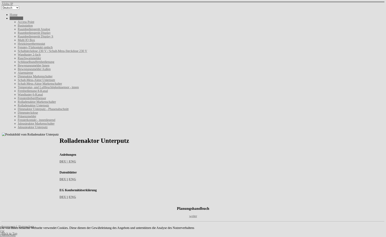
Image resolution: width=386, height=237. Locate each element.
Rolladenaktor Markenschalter (37, 101)
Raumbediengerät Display (34, 32)
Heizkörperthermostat (31, 43)
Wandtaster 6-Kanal (30, 94)
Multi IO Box (26, 40)
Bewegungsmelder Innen (33, 65)
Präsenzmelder (27, 116)
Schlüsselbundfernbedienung (36, 62)
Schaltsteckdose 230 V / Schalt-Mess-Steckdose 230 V (52, 51)
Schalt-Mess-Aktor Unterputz (36, 80)
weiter (193, 216)
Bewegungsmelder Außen (34, 69)
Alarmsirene (25, 72)
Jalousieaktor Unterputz (33, 127)
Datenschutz (8, 235)
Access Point (26, 22)
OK (2, 231)
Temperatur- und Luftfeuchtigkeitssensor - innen (48, 87)
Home (13, 14)
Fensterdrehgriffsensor (32, 98)
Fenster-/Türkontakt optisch (35, 47)
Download (16, 18)
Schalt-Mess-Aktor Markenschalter (40, 83)
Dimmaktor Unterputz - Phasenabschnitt (43, 109)
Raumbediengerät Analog (34, 29)
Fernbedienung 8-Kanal (33, 91)
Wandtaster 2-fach (29, 54)
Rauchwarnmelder (29, 58)
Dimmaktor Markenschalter (35, 76)
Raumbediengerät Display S (35, 36)
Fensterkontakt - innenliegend (36, 120)
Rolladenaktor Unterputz (33, 105)
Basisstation (25, 25)
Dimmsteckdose (28, 112)
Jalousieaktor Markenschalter (36, 123)
